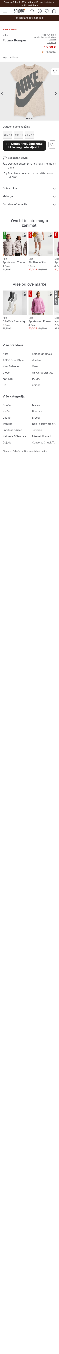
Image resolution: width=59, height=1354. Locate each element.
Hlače (6, 411)
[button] (29, 91)
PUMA (36, 379)
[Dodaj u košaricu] (24, 235)
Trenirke (7, 424)
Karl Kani (8, 379)
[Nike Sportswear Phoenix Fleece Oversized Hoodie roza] (41, 303)
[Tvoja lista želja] (46, 11)
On (4, 385)
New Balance (11, 366)
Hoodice (37, 411)
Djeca (6, 451)
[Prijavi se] (39, 11)
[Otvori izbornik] (5, 11)
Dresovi (36, 417)
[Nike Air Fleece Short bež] (41, 244)
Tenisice (37, 430)
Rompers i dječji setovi (36, 451)
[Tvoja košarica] (54, 11)
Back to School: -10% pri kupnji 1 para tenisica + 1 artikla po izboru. (29, 4)
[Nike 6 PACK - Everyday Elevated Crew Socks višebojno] (15, 303)
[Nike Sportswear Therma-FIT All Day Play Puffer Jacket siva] (15, 244)
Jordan (36, 360)
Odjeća (7, 442)
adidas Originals (42, 354)
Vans (35, 366)
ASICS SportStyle (13, 360)
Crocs (6, 372)
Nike (5, 35)
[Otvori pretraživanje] (32, 11)
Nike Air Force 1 (41, 436)
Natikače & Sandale (14, 436)
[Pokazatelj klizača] (27, 118)
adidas (36, 385)
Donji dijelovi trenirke (44, 424)
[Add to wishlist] (55, 72)
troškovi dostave (52, 38)
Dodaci (7, 417)
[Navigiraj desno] (56, 93)
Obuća (7, 405)
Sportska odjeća (12, 430)
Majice (36, 405)
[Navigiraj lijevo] (2, 93)
